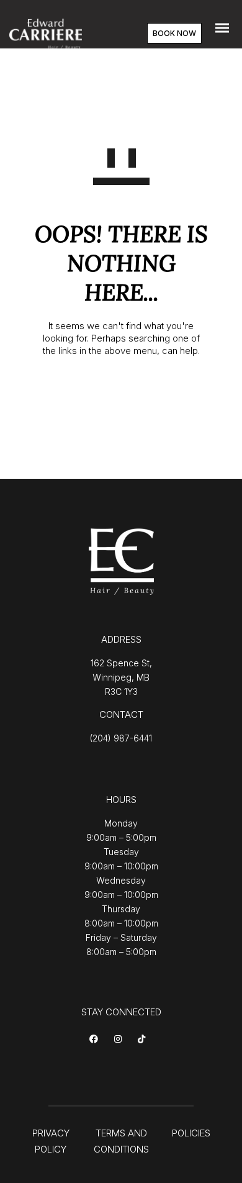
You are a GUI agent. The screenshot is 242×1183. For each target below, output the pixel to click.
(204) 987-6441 (121, 738)
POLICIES (191, 1133)
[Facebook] (96, 1040)
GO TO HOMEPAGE (121, 391)
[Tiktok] (143, 1040)
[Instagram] (120, 1040)
